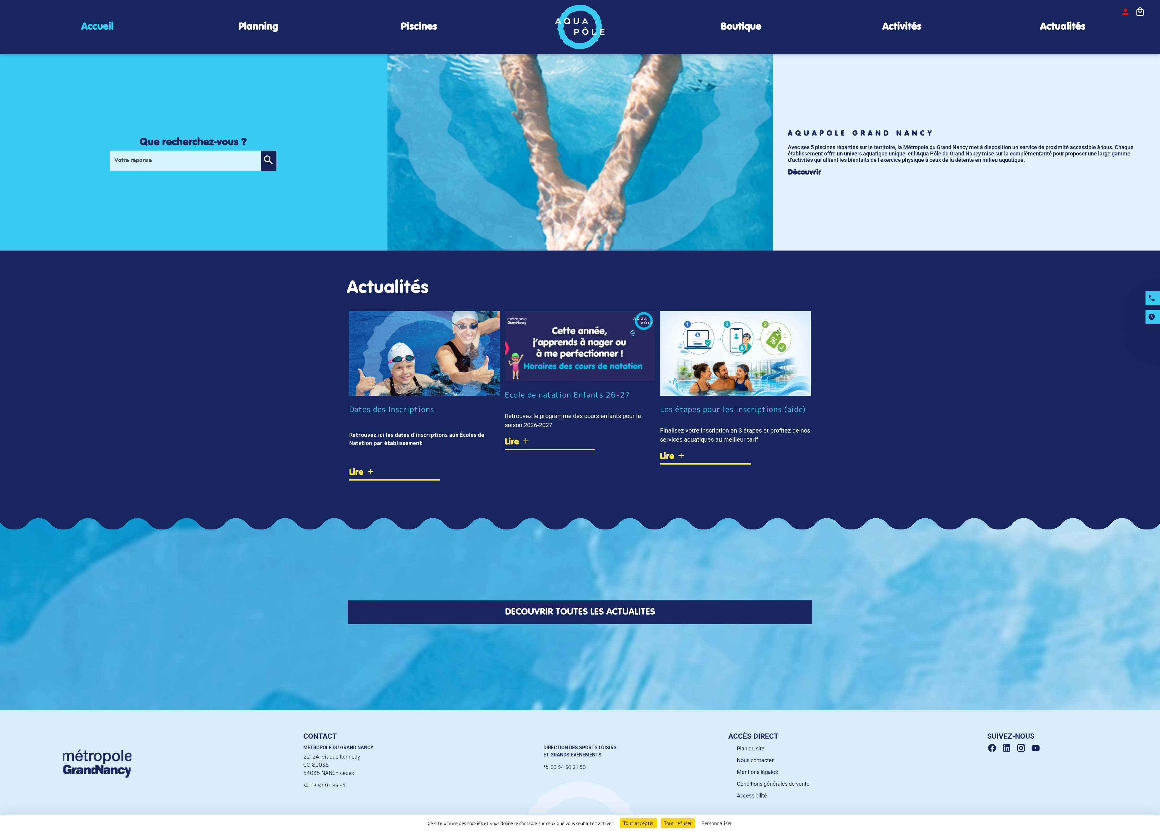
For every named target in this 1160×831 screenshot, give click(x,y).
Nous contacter (755, 760)
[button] (268, 161)
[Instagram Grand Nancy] (1023, 748)
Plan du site (751, 748)
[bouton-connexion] (1125, 12)
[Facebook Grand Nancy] (994, 748)
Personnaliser (716, 823)
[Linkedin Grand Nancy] (1009, 748)
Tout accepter (638, 823)
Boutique (741, 26)
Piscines (419, 26)
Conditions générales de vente (773, 784)
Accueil (97, 26)
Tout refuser (678, 823)
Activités (901, 26)
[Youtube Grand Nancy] (1037, 748)
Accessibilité (752, 795)
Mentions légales (757, 772)
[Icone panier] (1140, 12)
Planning (258, 26)
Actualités (1062, 26)
